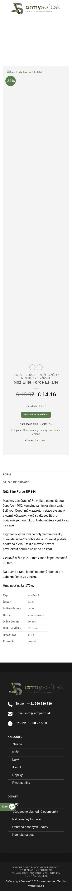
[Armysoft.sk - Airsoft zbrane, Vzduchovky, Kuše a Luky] (35, 9)
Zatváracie (43, 377)
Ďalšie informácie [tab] (16, 482)
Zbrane (31, 375)
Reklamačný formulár (36, 870)
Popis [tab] (7, 474)
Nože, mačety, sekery (35, 430)
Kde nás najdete (36, 876)
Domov (17, 375)
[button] (5, 8)
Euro (8, 806)
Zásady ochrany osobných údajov (36, 873)
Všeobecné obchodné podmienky (35, 867)
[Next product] (32, 367)
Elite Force (41, 440)
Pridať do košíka (36, 414)
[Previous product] (40, 367)
